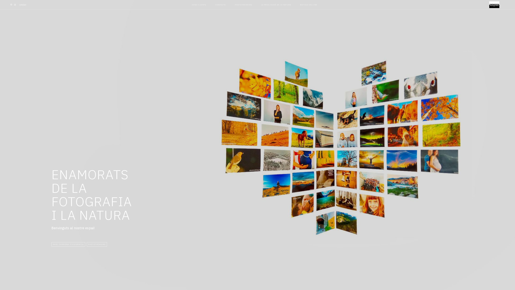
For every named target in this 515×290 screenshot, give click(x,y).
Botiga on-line (308, 5)
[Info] (11, 5)
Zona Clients (199, 5)
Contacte (220, 5)
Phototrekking (243, 5)
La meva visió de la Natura (276, 5)
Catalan (22, 4)
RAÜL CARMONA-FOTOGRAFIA (68, 244)
